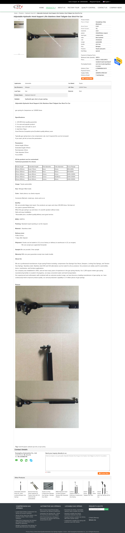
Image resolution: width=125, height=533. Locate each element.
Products (50, 7)
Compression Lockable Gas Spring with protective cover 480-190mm (74, 521)
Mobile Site (93, 520)
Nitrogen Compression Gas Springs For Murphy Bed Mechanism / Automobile (26, 526)
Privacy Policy (29, 531)
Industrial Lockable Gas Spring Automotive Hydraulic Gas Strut (72, 514)
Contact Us (102, 7)
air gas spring (41, 446)
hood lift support (22, 446)
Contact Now (84, 78)
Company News (116, 7)
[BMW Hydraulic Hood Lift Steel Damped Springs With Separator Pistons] (62, 486)
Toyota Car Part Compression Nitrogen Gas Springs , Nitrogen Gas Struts (48, 494)
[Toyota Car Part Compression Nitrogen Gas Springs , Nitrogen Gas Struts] (48, 486)
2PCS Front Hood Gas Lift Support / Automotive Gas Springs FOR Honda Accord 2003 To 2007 (49, 518)
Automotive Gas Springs (50, 506)
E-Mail (91, 517)
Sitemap (96, 517)
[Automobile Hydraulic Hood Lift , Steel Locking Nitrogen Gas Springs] (21, 486)
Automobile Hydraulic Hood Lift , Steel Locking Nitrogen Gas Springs (20, 494)
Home (41, 7)
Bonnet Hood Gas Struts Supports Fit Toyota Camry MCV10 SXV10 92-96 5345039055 (34, 495)
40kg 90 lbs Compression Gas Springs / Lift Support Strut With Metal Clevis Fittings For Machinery (26, 522)
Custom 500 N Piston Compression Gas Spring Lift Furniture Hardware (26, 512)
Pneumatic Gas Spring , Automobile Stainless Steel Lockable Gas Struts (73, 510)
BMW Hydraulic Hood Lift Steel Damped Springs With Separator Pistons (62, 494)
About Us (61, 7)
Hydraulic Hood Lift (30, 13)
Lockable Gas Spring (73, 506)
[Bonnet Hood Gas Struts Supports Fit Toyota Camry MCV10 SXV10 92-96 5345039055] (34, 486)
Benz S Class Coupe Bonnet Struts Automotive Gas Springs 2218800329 (50, 510)
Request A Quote (95, 1)
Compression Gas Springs (23, 507)
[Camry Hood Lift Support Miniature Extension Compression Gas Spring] (76, 488)
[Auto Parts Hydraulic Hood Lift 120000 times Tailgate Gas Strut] (90, 488)
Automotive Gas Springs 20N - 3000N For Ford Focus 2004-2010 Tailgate (50, 514)
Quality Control (88, 7)
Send (106, 509)
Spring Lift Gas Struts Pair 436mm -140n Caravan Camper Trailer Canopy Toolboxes (26, 517)
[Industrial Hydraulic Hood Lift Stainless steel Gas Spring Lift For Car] (104, 488)
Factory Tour (73, 7)
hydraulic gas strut (32, 446)
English (107, 1)
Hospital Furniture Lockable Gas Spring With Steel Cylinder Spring (74, 517)
